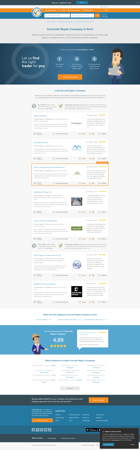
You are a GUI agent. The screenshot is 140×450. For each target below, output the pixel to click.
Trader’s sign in (104, 7)
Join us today (98, 400)
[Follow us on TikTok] (49, 429)
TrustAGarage (52, 438)
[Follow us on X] (37, 429)
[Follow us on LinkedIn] (45, 429)
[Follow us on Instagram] (41, 429)
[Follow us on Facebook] (33, 429)
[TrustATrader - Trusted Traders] (37, 9)
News (57, 420)
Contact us (85, 417)
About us (58, 415)
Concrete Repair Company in (44, 365)
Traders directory (74, 417)
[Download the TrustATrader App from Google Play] (91, 429)
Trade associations (74, 415)
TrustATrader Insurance (68, 438)
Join (82, 2)
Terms (71, 420)
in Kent (44, 319)
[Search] (97, 15)
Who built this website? (88, 445)
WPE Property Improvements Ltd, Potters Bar (87, 333)
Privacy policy (100, 415)
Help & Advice (59, 417)
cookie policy (116, 440)
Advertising (85, 415)
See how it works (42, 420)
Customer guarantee (102, 420)
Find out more (86, 109)
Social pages (86, 420)
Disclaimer (99, 417)
